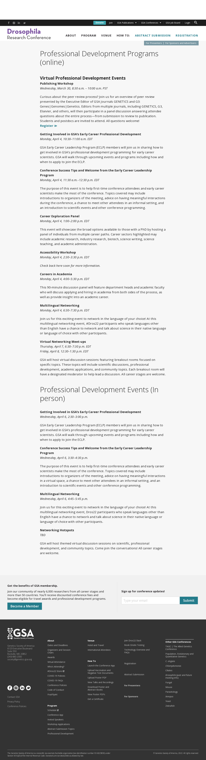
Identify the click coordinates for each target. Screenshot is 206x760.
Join (111, 22)
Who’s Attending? (56, 666)
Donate (100, 22)
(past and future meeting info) (178, 676)
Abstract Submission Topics (61, 729)
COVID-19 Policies (56, 675)
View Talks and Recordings (101, 682)
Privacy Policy (13, 701)
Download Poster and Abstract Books (98, 688)
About (71, 35)
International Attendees (99, 650)
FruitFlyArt (52, 694)
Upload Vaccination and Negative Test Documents (100, 671)
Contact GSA (13, 697)
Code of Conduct (56, 690)
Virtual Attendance (56, 662)
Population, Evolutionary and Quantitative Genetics (179, 655)
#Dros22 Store (55, 671)
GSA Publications (125, 22)
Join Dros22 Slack (132, 640)
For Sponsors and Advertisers (180, 42)
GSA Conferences (149, 22)
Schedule (52, 710)
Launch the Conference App (101, 665)
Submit (188, 600)
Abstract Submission (153, 35)
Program (88, 35)
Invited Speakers (55, 719)
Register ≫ (48, 126)
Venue (106, 35)
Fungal (168, 682)
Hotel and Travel (96, 645)
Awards (51, 657)
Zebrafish (170, 706)
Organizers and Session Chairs (59, 651)
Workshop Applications (59, 724)
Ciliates (168, 670)
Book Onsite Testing (134, 645)
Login (187, 22)
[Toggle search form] (195, 23)
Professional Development (61, 733)
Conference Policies (16, 706)
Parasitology (171, 691)
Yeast (168, 701)
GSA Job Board (173, 22)
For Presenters (154, 42)
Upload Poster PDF (97, 677)
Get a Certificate (95, 699)
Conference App (55, 715)
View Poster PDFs (96, 694)
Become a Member (24, 606)
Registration (187, 35)
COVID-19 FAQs (55, 680)
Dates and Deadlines (58, 645)
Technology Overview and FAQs (137, 651)
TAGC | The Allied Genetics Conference (178, 648)
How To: (123, 35)
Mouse (168, 687)
